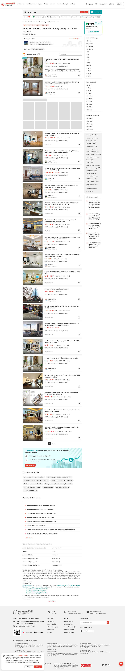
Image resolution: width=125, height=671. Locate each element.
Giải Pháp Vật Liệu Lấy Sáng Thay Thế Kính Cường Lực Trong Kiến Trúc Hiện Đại (95, 226)
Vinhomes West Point (91, 188)
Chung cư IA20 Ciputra (92, 176)
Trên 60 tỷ (88, 76)
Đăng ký (111, 4)
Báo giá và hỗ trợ (51, 624)
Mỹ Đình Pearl (89, 191)
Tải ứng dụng (89, 4)
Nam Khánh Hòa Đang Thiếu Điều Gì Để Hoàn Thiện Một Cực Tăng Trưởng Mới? (95, 245)
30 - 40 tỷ (88, 71)
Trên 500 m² (89, 109)
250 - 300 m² (89, 104)
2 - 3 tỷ (87, 54)
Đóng (28, 667)
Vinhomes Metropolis (91, 170)
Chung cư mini (89, 162)
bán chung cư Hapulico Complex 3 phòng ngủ (36, 480)
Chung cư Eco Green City (92, 151)
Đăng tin (119, 4)
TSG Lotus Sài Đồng (91, 179)
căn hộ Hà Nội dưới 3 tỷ (30, 490)
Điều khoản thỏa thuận (70, 627)
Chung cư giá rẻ (90, 160)
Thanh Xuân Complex (37, 49)
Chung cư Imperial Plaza (92, 149)
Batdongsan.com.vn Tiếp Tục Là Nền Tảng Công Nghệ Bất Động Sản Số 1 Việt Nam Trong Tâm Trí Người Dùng (94, 205)
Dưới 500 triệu (89, 44)
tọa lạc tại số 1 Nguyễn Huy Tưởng (66, 585)
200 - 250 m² (89, 101)
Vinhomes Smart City (91, 143)
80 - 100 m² (89, 93)
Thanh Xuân (34, 22)
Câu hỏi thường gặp (52, 627)
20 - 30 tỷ (88, 68)
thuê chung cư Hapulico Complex (33, 484)
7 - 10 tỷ (88, 63)
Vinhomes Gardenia (91, 173)
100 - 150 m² (89, 96)
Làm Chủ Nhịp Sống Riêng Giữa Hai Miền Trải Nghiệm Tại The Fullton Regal (94, 235)
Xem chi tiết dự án (74, 39)
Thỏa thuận (89, 41)
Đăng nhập (103, 4)
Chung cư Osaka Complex (92, 157)
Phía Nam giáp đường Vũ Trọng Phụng (36, 591)
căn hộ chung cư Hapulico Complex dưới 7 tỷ (59, 477)
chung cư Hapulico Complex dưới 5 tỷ (34, 477)
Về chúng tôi (50, 621)
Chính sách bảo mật (69, 629)
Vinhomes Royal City (91, 146)
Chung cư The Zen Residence (93, 154)
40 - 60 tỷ (88, 73)
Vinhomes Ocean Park (92, 138)
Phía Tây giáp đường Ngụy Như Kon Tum (36, 593)
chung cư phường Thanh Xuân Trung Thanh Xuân (58, 484)
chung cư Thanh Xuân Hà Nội (32, 487)
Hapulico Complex (48, 487)
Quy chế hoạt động (68, 624)
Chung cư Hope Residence (93, 165)
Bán (24, 22)
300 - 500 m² (89, 107)
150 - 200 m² (89, 98)
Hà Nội (28, 22)
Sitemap (49, 632)
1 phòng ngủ (89, 118)
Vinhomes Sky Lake (91, 141)
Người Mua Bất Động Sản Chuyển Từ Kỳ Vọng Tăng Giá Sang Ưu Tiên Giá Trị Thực (94, 216)
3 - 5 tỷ (87, 57)
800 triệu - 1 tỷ (89, 49)
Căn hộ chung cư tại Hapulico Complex (49, 22)
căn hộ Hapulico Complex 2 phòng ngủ (62, 480)
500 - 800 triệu (89, 46)
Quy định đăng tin (68, 621)
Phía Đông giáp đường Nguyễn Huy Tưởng (37, 589)
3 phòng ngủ (89, 124)
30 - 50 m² (88, 88)
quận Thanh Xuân (38, 587)
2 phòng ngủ (89, 121)
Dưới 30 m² (89, 85)
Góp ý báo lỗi (50, 629)
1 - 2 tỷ (87, 52)
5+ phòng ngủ (89, 129)
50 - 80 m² (88, 90)
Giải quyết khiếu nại (69, 632)
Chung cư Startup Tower (92, 181)
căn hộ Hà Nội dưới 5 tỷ (62, 487)
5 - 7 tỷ (87, 60)
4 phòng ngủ (89, 126)
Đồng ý (38, 667)
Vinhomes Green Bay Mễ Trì (93, 168)
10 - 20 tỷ (88, 65)
